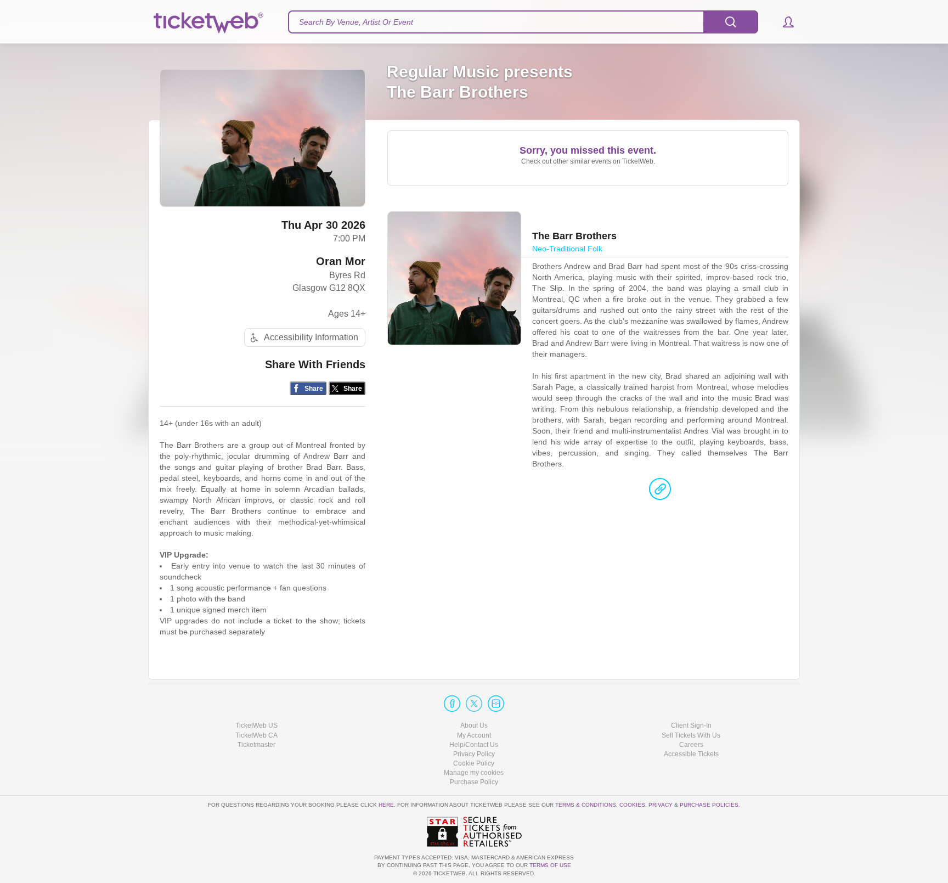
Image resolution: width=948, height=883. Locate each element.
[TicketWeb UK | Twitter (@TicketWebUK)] (474, 703)
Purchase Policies (709, 805)
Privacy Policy (474, 754)
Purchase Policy (474, 782)
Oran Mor (340, 261)
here (386, 805)
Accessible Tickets (691, 754)
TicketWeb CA (256, 735)
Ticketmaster (256, 745)
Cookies (632, 805)
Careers (691, 745)
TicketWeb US (256, 725)
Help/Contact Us (473, 745)
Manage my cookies (474, 773)
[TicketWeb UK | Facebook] (452, 703)
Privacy (660, 805)
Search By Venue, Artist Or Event (356, 22)
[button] (783, 22)
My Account (474, 735)
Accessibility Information (311, 337)
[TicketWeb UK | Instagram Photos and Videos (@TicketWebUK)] (496, 703)
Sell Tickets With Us (691, 735)
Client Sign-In (691, 725)
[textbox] (523, 21)
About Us (474, 725)
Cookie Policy (473, 763)
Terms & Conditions (585, 805)
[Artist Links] (660, 491)
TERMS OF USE (550, 865)
